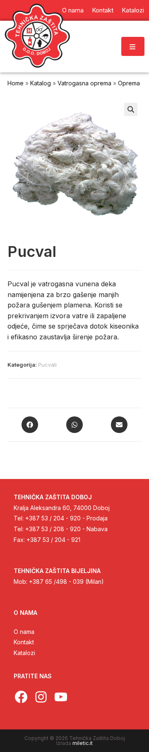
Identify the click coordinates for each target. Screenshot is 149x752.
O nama (24, 631)
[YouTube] (60, 696)
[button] (130, 109)
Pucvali (47, 364)
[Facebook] (30, 424)
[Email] (119, 424)
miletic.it (82, 743)
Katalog (40, 83)
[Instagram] (41, 696)
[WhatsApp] (74, 424)
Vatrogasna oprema (84, 83)
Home (15, 83)
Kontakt (24, 642)
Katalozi (24, 652)
